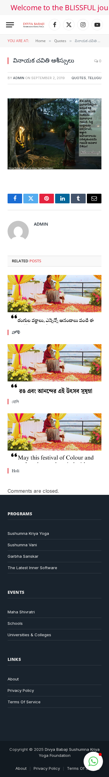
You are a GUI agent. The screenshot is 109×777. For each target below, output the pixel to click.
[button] (93, 761)
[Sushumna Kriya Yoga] (33, 24)
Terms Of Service (24, 701)
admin (18, 78)
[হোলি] (54, 369)
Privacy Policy (21, 690)
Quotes (78, 78)
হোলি (15, 401)
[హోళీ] (54, 300)
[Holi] (54, 438)
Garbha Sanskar (23, 556)
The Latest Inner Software (32, 567)
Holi (15, 470)
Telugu (94, 78)
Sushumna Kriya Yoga (28, 533)
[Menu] (10, 25)
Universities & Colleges (29, 634)
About (13, 679)
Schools (15, 623)
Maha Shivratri (21, 611)
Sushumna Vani (22, 544)
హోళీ (16, 332)
